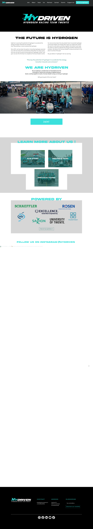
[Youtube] (50, 517)
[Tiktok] (53, 517)
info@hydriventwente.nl (42, 502)
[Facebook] (42, 517)
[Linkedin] (46, 517)
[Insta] (39, 517)
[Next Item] (89, 366)
